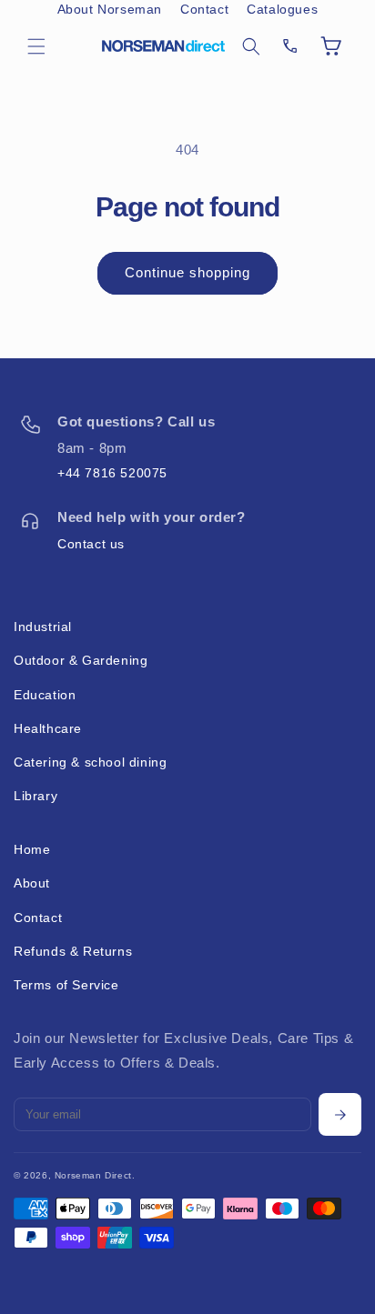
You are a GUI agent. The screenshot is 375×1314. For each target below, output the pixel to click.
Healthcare (48, 728)
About (32, 883)
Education (45, 694)
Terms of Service (66, 985)
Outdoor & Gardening (80, 660)
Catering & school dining (90, 762)
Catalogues (282, 9)
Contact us (91, 544)
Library (35, 795)
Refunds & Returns (73, 951)
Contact (204, 9)
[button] (36, 46)
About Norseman (109, 9)
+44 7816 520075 (112, 473)
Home (32, 849)
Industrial (43, 626)
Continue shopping (187, 272)
